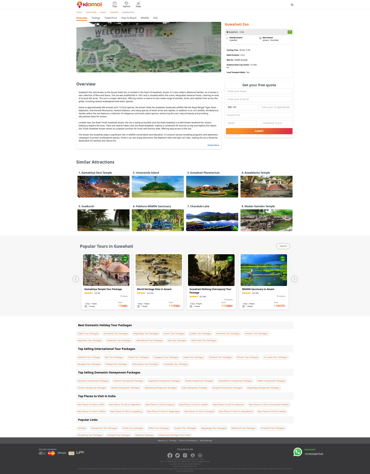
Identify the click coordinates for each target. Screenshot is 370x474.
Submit (259, 131)
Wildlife (145, 17)
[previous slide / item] (80, 47)
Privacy (173, 440)
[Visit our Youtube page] (192, 455)
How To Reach (129, 17)
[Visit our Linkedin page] (200, 455)
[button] (147, 69)
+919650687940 (313, 454)
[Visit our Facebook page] (170, 455)
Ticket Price (110, 17)
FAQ (155, 17)
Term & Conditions (188, 440)
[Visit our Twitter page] (177, 455)
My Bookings (206, 440)
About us (162, 440)
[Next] (294, 279)
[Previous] (76, 279)
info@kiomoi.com (203, 461)
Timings (95, 17)
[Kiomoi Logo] (89, 4)
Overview (81, 17)
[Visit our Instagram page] (185, 455)
